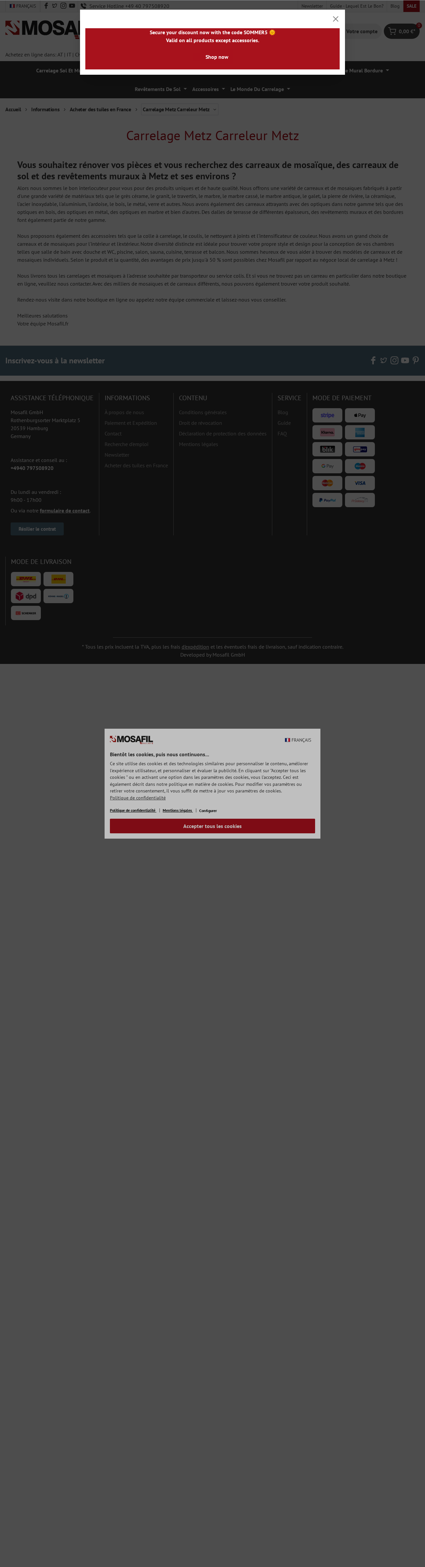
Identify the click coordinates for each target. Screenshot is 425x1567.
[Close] (336, 19)
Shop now (217, 56)
